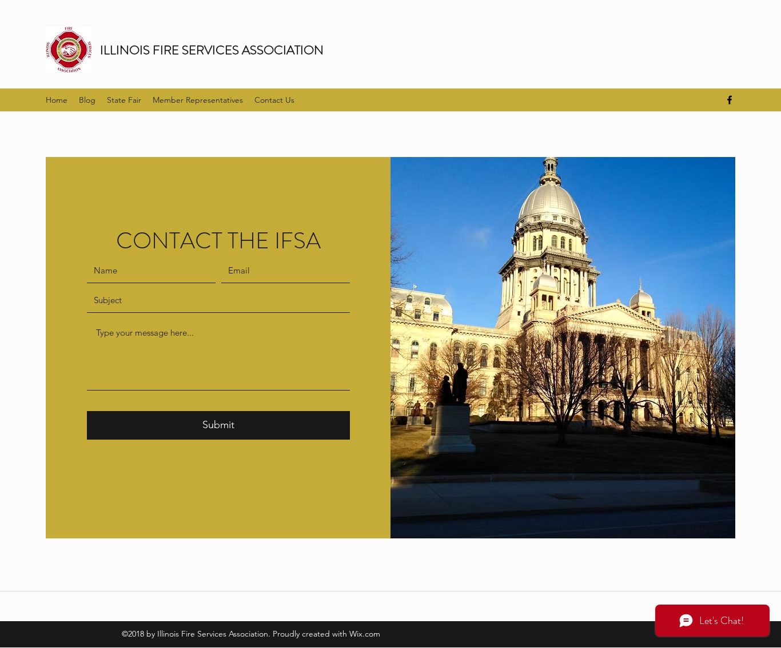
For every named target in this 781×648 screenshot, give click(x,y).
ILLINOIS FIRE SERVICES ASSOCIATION (212, 50)
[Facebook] (729, 100)
